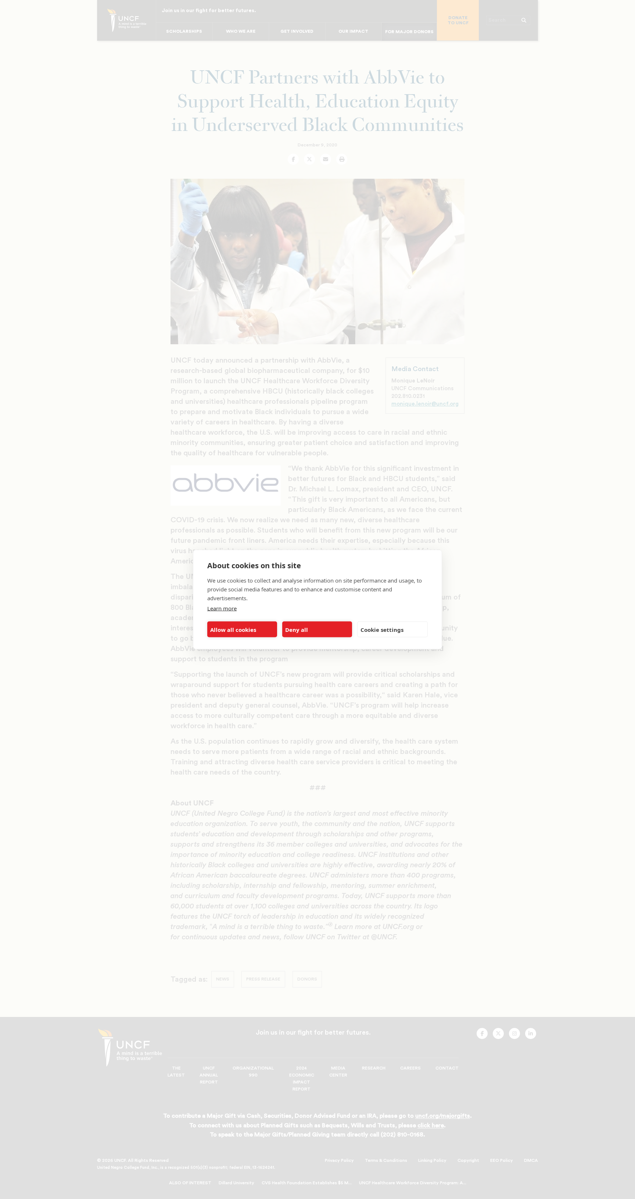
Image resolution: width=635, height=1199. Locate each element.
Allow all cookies (233, 629)
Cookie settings (381, 629)
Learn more (222, 608)
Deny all (296, 629)
